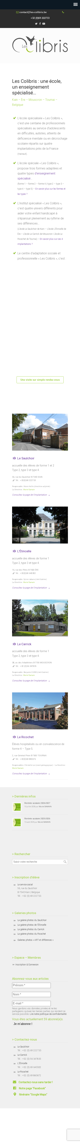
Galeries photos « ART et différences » (35, 940)
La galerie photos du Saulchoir (32, 920)
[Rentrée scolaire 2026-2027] (17, 807)
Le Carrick (24, 644)
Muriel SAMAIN (45, 806)
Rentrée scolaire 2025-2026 (37, 818)
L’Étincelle (24, 551)
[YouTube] (44, 23)
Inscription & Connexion (27, 964)
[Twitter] (36, 23)
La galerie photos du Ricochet (31, 934)
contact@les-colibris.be (33, 12)
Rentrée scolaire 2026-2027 (37, 803)
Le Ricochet (25, 737)
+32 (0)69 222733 (40, 18)
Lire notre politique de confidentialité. (48, 1014)
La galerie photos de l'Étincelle (31, 925)
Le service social (25, 884)
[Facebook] (40, 23)
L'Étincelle (22, 1063)
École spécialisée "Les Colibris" (40, 44)
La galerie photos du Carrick (30, 929)
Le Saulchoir (25, 458)
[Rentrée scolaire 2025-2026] (17, 822)
